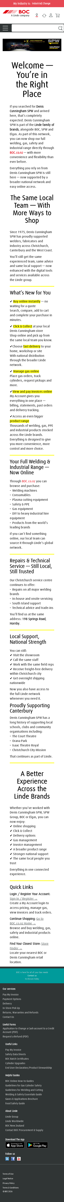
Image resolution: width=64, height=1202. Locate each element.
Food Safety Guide (15, 1103)
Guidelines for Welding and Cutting (24, 1090)
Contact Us (8, 1017)
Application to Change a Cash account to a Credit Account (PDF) (28, 1030)
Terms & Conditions (11, 1188)
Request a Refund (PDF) (15, 1036)
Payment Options (12, 999)
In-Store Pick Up (11, 1008)
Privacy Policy (9, 1183)
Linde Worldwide (14, 1121)
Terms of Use (8, 1174)
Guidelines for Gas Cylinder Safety (23, 1085)
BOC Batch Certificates (17, 1059)
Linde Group (11, 1117)
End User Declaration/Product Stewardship (28, 1068)
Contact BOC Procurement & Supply (24, 1130)
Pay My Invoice (11, 994)
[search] (38, 28)
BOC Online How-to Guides (19, 1081)
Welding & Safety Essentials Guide (23, 1094)
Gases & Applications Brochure (21, 1099)
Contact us (32, 976)
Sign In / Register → (24, 898)
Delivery (7, 1003)
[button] (60, 28)
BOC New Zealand (14, 1126)
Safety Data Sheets (15, 1054)
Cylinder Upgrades (15, 1063)
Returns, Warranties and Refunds (20, 1012)
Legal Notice (8, 1179)
